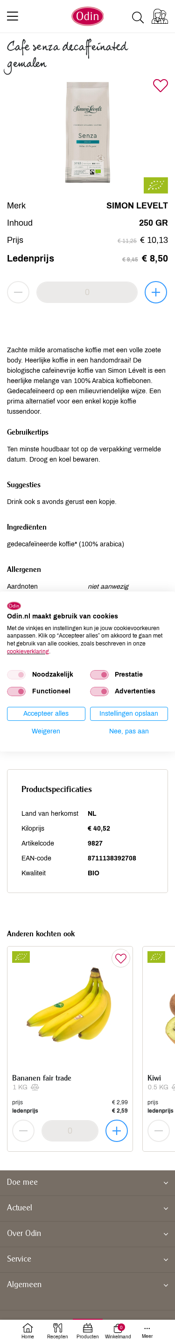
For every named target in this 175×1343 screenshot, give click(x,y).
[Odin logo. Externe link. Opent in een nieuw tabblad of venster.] (14, 606)
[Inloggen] (160, 16)
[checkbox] (16, 674)
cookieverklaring (28, 651)
